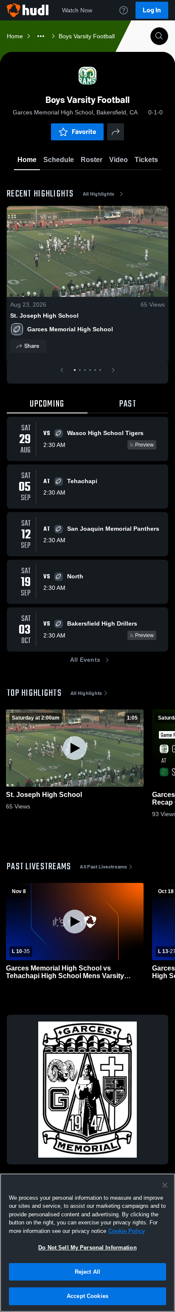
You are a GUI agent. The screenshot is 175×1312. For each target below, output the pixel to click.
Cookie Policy (126, 1231)
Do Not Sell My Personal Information (87, 1247)
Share (31, 346)
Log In (152, 10)
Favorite (84, 131)
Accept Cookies (87, 1296)
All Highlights (99, 194)
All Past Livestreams (103, 866)
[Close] (164, 1185)
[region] (87, 1242)
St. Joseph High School (44, 315)
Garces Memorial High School (70, 329)
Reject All (87, 1272)
